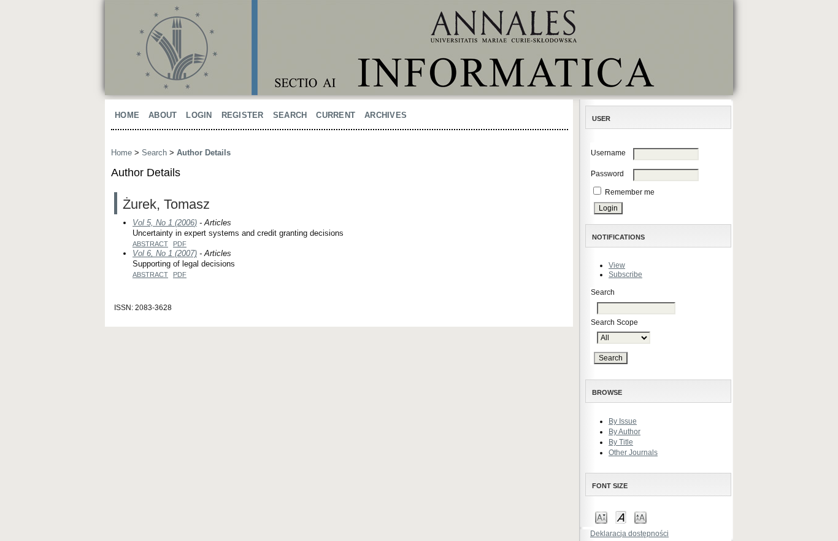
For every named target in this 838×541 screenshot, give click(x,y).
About (162, 115)
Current (335, 115)
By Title (621, 442)
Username (608, 153)
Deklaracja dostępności (629, 533)
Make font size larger (640, 517)
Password (607, 173)
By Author (624, 431)
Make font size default (621, 517)
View (617, 265)
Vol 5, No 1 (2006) (165, 222)
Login (199, 115)
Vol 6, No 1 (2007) (165, 253)
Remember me (630, 192)
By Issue (623, 421)
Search (290, 115)
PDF (179, 243)
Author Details (204, 152)
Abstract (150, 243)
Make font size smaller (601, 517)
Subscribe (625, 274)
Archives (385, 115)
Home (127, 115)
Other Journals (633, 452)
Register (242, 115)
